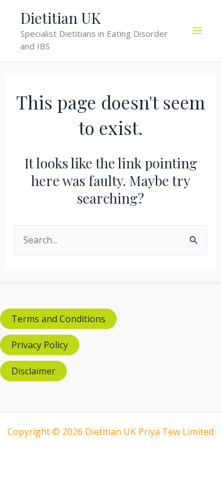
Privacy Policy (39, 345)
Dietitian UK (60, 18)
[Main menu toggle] (197, 30)
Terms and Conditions (58, 319)
